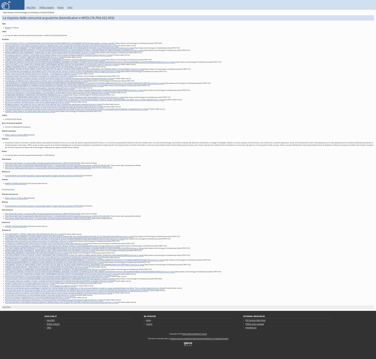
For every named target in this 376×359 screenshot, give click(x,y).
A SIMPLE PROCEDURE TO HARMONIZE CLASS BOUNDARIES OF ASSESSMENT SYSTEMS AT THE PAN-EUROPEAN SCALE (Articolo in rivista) (55, 60)
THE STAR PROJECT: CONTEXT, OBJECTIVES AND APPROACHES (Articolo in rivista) (34, 57)
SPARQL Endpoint (46, 7)
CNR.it (69, 7)
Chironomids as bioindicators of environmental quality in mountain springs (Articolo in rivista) (40, 88)
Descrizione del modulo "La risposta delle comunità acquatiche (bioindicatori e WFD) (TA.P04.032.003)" (43, 163)
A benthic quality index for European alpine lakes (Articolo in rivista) (30, 111)
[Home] (12, 5)
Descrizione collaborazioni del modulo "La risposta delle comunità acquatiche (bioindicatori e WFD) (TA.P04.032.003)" (48, 168)
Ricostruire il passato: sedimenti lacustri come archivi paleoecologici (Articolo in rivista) (37, 102)
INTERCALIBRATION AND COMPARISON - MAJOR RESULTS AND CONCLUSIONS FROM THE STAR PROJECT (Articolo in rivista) (50, 53)
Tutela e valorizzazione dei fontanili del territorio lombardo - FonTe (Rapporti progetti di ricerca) (40, 74)
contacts (149, 324)
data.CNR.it (31, 7)
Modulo (8, 28)
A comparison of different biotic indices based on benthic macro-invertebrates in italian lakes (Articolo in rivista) (46, 81)
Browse (60, 7)
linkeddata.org (250, 328)
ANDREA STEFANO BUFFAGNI (15, 183)
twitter (148, 320)
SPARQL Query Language (254, 324)
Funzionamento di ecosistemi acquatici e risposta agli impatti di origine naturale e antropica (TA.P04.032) (44, 176)
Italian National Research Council (195, 334)
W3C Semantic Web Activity (255, 320)
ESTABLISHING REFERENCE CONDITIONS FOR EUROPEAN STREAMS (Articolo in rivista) (36, 95)
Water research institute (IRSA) (16, 135)
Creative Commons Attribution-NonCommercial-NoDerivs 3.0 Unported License (199, 338)
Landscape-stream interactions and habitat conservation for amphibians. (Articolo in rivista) (39, 76)
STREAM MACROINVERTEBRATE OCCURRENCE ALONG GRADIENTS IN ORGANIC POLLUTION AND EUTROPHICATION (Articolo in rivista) (54, 85)
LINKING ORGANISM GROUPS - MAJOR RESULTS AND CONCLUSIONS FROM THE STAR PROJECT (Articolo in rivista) (46, 67)
